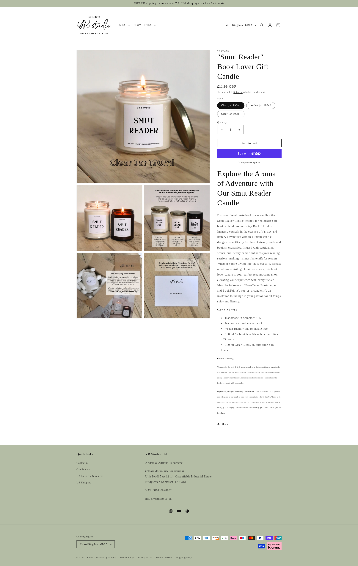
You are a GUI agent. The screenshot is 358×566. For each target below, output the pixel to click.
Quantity (222, 122)
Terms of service (164, 557)
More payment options (249, 162)
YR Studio (90, 557)
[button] (124, 25)
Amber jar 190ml (260, 105)
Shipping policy (184, 557)
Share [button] (225, 424)
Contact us (82, 463)
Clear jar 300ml (231, 113)
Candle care (83, 469)
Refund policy (127, 557)
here (223, 413)
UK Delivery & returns (89, 476)
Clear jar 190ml (231, 105)
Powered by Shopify (106, 557)
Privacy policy (145, 557)
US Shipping (83, 482)
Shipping (238, 92)
